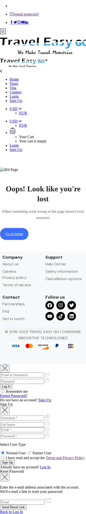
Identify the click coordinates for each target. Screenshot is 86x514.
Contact (15, 92)
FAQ (5, 311)
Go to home (14, 234)
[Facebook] (49, 305)
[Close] (5, 369)
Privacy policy (14, 277)
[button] (48, 131)
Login (14, 96)
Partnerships (13, 303)
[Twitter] (71, 305)
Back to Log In (11, 512)
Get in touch (13, 318)
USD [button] (14, 109)
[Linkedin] (71, 316)
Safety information (61, 271)
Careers (9, 271)
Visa (13, 88)
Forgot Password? (13, 396)
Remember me (16, 391)
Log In (45, 467)
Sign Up (16, 101)
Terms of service (16, 284)
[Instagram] (60, 305)
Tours (14, 84)
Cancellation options (63, 278)
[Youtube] (49, 316)
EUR (23, 113)
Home (14, 79)
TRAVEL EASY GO (44, 331)
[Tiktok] (60, 316)
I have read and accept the (45, 458)
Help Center (55, 264)
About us (10, 264)
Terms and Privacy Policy (65, 458)
